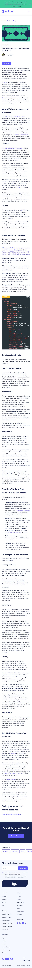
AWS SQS (24, 210)
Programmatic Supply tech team (15, 116)
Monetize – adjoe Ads (7, 926)
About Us (19, 896)
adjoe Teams (20, 905)
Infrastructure (6, 45)
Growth (18, 908)
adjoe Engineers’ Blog (10, 20)
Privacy (23, 965)
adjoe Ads (12, 753)
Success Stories (5, 947)
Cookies (28, 965)
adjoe (5, 82)
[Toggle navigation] (29, 11)
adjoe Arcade (5, 929)
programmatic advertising (13, 532)
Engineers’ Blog (20, 911)
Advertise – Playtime (7, 914)
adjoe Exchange (6, 920)
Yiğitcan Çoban (9, 54)
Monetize (4, 899)
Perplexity (14, 851)
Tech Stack (19, 914)
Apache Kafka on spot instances (12, 148)
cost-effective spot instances (14, 773)
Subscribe (6, 63)
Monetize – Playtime (7, 923)
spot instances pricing (23, 510)
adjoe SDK (19, 187)
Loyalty (3, 905)
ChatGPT (6, 851)
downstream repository (9, 98)
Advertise (4, 896)
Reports (4, 941)
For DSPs (4, 902)
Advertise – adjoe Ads (7, 917)
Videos (3, 944)
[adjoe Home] (7, 11)
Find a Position (15, 835)
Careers (19, 899)
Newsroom (4, 952)
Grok (22, 851)
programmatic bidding (21, 134)
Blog (3, 938)
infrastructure (10, 779)
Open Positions (20, 902)
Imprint (18, 965)
